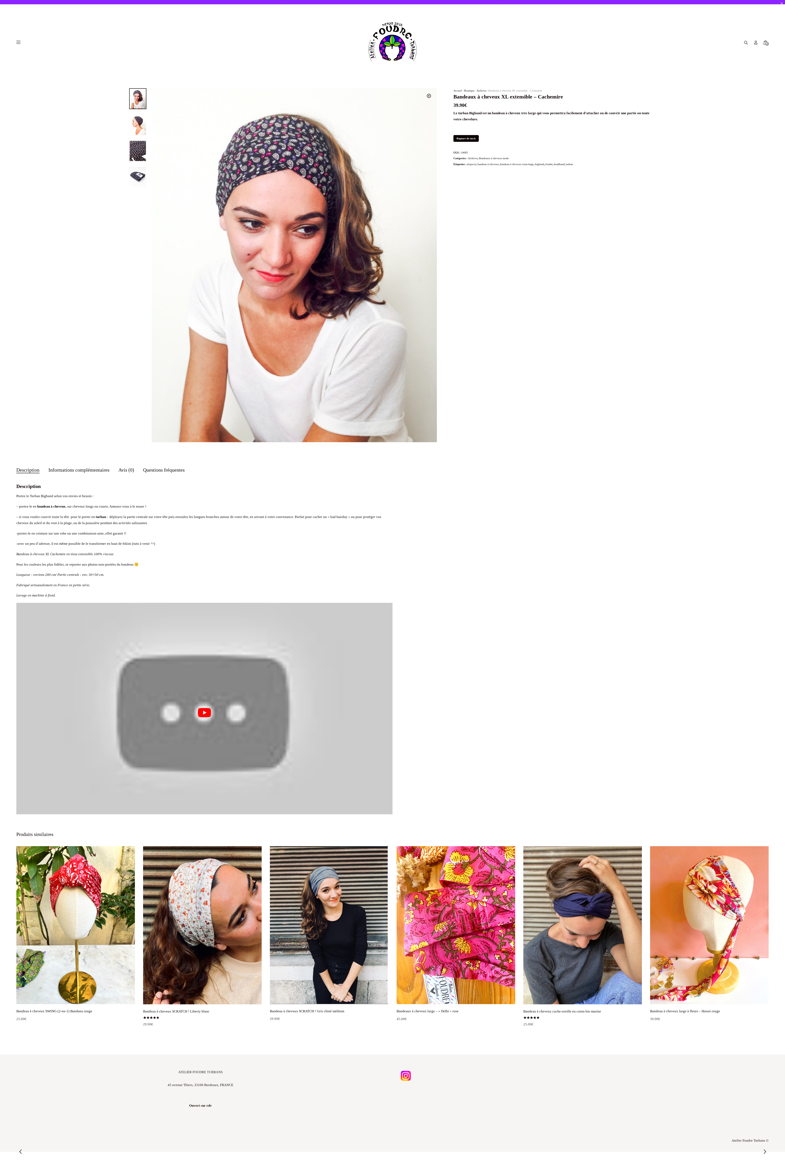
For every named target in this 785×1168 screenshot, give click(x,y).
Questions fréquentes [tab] (164, 476)
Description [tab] (27, 476)
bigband (539, 170)
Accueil (457, 96)
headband (559, 170)
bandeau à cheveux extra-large (517, 170)
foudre (549, 170)
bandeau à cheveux (488, 170)
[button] (428, 101)
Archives (481, 96)
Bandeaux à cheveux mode (494, 164)
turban (569, 170)
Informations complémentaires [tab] (78, 476)
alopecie (471, 170)
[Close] (781, 3)
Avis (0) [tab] (126, 476)
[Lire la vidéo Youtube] (204, 719)
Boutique (469, 96)
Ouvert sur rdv (200, 1112)
